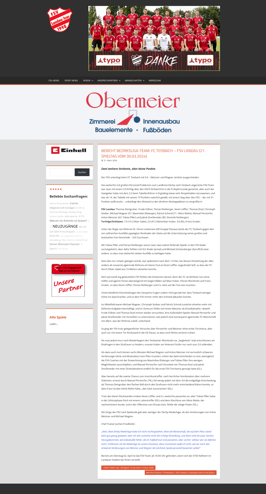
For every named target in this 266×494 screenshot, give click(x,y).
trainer (74, 203)
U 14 (78, 207)
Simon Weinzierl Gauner (65, 244)
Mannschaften (133, 80)
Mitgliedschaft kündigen (62, 207)
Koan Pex (54, 235)
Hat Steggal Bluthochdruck (71, 236)
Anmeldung (55, 240)
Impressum (155, 80)
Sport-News (71, 80)
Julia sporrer (71, 216)
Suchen (82, 172)
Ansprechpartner (108, 80)
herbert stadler (57, 216)
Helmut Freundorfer (59, 203)
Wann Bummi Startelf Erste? (75, 240)
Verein (86, 80)
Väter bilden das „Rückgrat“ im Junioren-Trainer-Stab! (129, 468)
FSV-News (54, 80)
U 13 (81, 216)
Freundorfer (63, 248)
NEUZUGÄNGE (65, 226)
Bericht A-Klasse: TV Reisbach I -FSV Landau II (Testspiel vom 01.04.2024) (179, 473)
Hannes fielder (82, 232)
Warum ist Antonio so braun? (68, 220)
